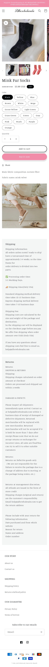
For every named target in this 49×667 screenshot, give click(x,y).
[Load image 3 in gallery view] (37, 70)
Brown (8, 103)
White (21, 103)
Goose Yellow (11, 109)
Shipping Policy (12, 586)
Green (26, 115)
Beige (33, 103)
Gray (38, 115)
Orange (8, 127)
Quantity (5, 134)
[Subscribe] (41, 632)
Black (7, 97)
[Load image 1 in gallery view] (11, 70)
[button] (3, 11)
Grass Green (10, 115)
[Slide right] (46, 70)
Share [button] (7, 165)
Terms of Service (12, 615)
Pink (7, 121)
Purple (32, 121)
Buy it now (24, 156)
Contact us (10, 569)
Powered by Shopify (31, 663)
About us (9, 563)
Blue (32, 97)
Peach (19, 121)
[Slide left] (2, 70)
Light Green (30, 109)
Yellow (20, 97)
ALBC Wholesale (20, 663)
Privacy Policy (11, 609)
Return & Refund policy (15, 592)
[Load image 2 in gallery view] (24, 70)
